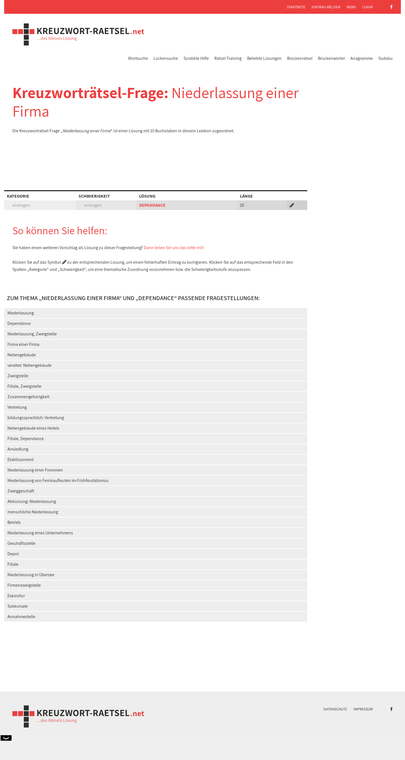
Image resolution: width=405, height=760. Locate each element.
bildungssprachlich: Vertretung (35, 418)
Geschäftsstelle (21, 543)
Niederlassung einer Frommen (35, 470)
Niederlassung (20, 313)
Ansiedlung (17, 449)
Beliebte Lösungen (264, 58)
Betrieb (14, 522)
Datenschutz (335, 709)
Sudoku (385, 58)
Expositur (16, 596)
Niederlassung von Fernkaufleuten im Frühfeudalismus (58, 480)
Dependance (19, 323)
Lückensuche (165, 58)
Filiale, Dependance (25, 438)
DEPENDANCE (152, 205)
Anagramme (361, 58)
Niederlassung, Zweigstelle (32, 334)
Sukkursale (17, 606)
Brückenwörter (331, 58)
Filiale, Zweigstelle (24, 386)
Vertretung (17, 407)
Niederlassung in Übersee (30, 575)
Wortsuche (138, 58)
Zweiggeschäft (20, 491)
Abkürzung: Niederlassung (31, 501)
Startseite (296, 6)
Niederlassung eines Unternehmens (40, 533)
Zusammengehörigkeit (28, 397)
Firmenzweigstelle (24, 585)
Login (367, 6)
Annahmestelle (21, 616)
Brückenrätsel (299, 58)
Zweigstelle (17, 376)
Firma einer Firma (23, 344)
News (351, 6)
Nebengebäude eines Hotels (33, 428)
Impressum (363, 709)
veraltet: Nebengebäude (29, 365)
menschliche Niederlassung (32, 512)
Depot (13, 554)
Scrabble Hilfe (196, 58)
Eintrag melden (326, 6)
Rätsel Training (228, 58)
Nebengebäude (21, 355)
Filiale (12, 564)
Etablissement (20, 459)
